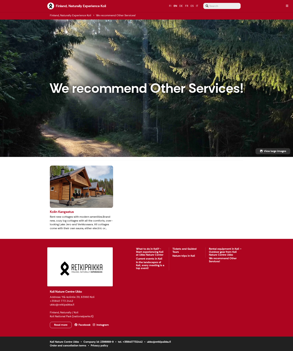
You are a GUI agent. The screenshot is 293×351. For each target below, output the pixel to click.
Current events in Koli (149, 258)
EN (175, 6)
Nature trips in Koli (183, 256)
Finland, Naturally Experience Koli (70, 15)
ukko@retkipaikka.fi (159, 342)
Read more (60, 325)
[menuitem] (222, 6)
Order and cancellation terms (68, 345)
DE (181, 6)
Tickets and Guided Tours (184, 250)
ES (192, 6)
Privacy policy (99, 345)
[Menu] (287, 6)
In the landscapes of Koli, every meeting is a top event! (150, 265)
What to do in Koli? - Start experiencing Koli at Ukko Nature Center (149, 252)
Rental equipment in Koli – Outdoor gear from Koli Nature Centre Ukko (225, 252)
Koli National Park (61, 316)
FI (170, 6)
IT (197, 6)
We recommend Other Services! (116, 15)
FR (186, 6)
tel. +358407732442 (130, 342)
